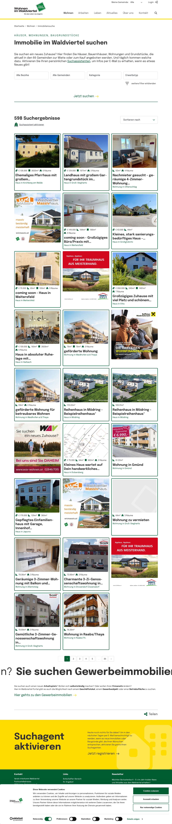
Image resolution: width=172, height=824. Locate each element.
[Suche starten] (156, 13)
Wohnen (68, 13)
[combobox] (31, 75)
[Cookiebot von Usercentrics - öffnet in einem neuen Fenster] (16, 819)
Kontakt (143, 13)
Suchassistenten (78, 61)
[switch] (72, 819)
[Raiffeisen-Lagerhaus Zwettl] (37, 218)
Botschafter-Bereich (72, 779)
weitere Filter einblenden (143, 84)
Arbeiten (83, 13)
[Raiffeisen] (134, 334)
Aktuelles (112, 13)
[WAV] (37, 448)
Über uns (128, 13)
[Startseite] (30, 8)
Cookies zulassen (151, 791)
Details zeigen (133, 819)
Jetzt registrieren (101, 753)
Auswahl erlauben (151, 799)
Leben (97, 13)
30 (105, 659)
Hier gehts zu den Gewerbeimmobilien (43, 695)
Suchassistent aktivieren (31, 125)
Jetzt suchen (84, 96)
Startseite (19, 26)
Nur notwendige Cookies (151, 807)
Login (151, 2)
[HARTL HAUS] (86, 276)
